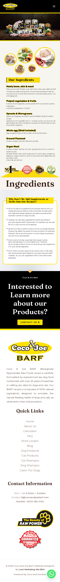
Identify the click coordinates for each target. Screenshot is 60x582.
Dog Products (30, 450)
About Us (30, 426)
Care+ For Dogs (30, 470)
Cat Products (30, 455)
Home (30, 421)
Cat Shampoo (30, 460)
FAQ (30, 436)
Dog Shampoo (30, 465)
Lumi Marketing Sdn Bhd (31, 569)
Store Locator (30, 441)
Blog (30, 446)
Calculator (30, 431)
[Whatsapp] (51, 574)
